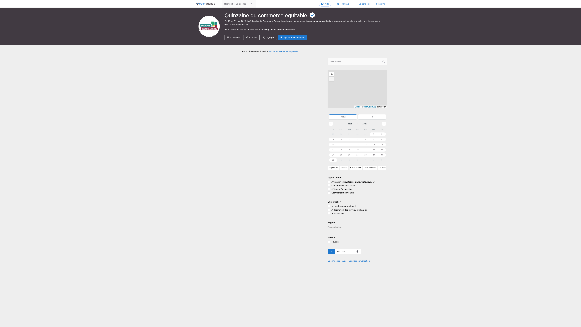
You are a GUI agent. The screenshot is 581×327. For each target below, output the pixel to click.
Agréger (270, 37)
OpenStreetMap (369, 106)
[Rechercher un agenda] (252, 4)
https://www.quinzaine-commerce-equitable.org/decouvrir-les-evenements (260, 29)
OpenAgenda (334, 261)
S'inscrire (380, 4)
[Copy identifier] (357, 251)
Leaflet (357, 106)
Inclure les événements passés (283, 51)
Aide (327, 4)
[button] (331, 74)
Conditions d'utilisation (359, 261)
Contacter (235, 37)
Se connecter (365, 4)
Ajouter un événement (294, 37)
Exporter (253, 37)
